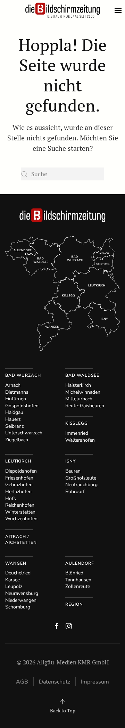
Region (74, 604)
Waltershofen (80, 440)
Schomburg (17, 607)
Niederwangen (20, 600)
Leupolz (13, 586)
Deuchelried (18, 573)
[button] (120, 10)
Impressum (95, 682)
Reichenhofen (19, 505)
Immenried (76, 433)
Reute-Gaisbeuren (84, 405)
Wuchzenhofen (21, 518)
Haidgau (14, 412)
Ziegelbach (16, 439)
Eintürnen (15, 398)
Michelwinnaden (82, 392)
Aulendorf (79, 563)
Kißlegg (76, 423)
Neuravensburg (21, 593)
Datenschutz (54, 682)
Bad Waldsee (82, 375)
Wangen (15, 563)
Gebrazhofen (19, 484)
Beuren (73, 471)
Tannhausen (78, 579)
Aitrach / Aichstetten (21, 539)
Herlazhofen (18, 491)
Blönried (74, 573)
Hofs (10, 498)
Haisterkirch (78, 385)
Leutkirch (18, 461)
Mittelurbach (78, 398)
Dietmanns (16, 392)
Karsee (12, 579)
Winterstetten (20, 512)
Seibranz (14, 426)
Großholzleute (80, 478)
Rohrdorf (75, 491)
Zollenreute (77, 586)
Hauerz (12, 419)
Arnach (12, 385)
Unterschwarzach (23, 433)
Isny (70, 461)
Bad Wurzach (23, 375)
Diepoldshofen (21, 471)
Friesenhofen (19, 478)
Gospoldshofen (22, 405)
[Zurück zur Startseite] (62, 10)
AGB (22, 682)
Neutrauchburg (81, 484)
